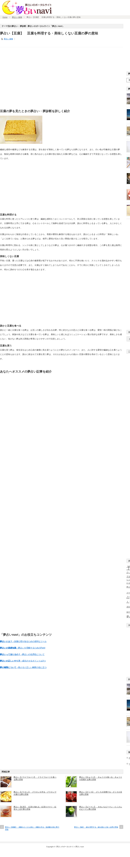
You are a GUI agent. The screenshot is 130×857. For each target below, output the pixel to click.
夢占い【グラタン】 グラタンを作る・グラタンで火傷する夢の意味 (35, 793)
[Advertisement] (61, 78)
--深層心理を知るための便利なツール (23, 641)
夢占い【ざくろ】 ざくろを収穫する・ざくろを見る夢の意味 (100, 793)
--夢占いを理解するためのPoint (22, 648)
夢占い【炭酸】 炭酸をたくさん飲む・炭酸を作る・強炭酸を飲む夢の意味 (32, 828)
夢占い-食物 (17, 17)
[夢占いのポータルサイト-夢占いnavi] (27, 14)
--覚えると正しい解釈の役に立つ (23, 667)
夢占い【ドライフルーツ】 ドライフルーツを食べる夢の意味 (35, 778)
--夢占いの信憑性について (22, 654)
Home (5, 17)
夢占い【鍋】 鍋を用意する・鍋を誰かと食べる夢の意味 (96, 827)
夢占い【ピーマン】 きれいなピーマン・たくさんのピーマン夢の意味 (100, 808)
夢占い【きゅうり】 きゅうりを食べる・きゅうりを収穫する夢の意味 (100, 778)
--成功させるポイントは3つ (23, 661)
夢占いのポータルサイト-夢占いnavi (70, 847)
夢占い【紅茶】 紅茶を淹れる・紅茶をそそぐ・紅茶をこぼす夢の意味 (35, 808)
